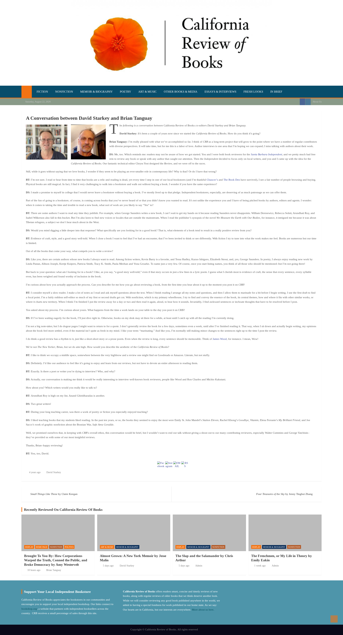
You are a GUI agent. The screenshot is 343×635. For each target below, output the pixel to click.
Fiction (42, 91)
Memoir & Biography (96, 91)
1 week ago (260, 565)
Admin (198, 565)
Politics (69, 547)
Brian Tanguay (53, 570)
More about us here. (203, 609)
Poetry (125, 91)
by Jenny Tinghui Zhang (284, 494)
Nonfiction (64, 91)
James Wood (220, 338)
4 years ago (35, 472)
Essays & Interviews (220, 91)
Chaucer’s (213, 179)
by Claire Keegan (54, 494)
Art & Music (147, 91)
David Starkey (53, 472)
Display (29, 547)
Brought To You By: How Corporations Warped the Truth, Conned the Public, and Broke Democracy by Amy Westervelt (55, 560)
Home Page (41, 547)
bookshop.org (29, 608)
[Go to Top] (334, 619)
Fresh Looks (253, 91)
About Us (317, 101)
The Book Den (231, 179)
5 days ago (108, 565)
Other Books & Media (180, 91)
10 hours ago (33, 570)
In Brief (276, 91)
